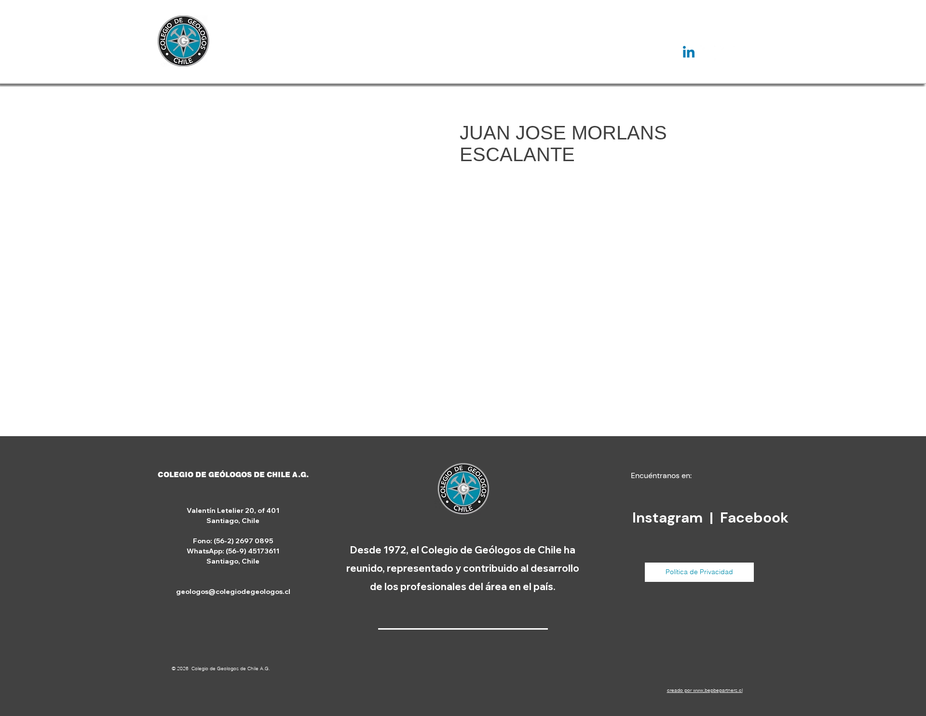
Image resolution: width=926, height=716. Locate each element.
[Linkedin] (688, 53)
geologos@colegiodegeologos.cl (233, 591)
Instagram (669, 517)
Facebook (754, 517)
